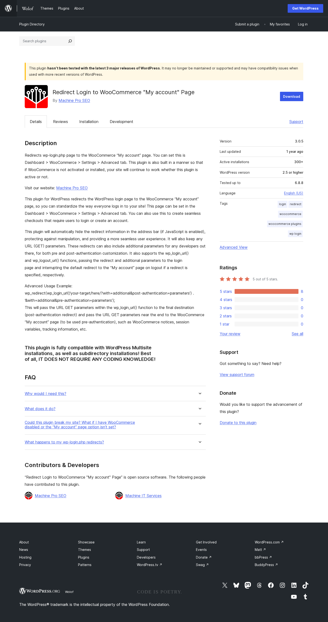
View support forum (237, 374)
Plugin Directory (32, 24)
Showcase (86, 542)
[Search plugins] (70, 41)
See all (297, 333)
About (24, 542)
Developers (146, 557)
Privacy (25, 565)
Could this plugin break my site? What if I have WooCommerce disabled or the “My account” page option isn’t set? (80, 424)
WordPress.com (269, 542)
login (282, 204)
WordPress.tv (149, 565)
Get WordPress (305, 8)
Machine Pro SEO (74, 100)
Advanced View (234, 247)
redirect (295, 204)
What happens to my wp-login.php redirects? (64, 442)
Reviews (60, 121)
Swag (202, 565)
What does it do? (40, 408)
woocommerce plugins (284, 224)
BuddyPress (266, 565)
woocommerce (290, 214)
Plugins (83, 557)
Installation (88, 121)
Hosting (25, 557)
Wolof (69, 592)
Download (291, 96)
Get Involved (206, 542)
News (23, 550)
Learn (141, 542)
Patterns (84, 565)
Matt (260, 550)
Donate (204, 557)
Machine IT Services (143, 495)
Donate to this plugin (238, 422)
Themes (84, 550)
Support (296, 121)
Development (121, 121)
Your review (230, 333)
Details (36, 121)
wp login (295, 233)
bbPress (263, 557)
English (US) (293, 193)
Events (201, 550)
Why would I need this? (45, 393)
